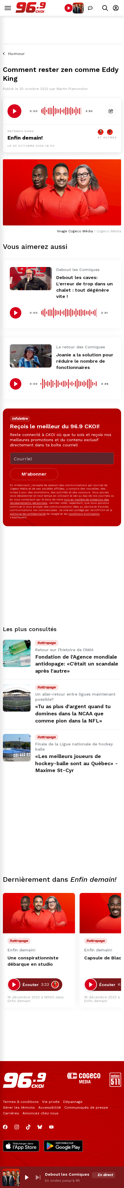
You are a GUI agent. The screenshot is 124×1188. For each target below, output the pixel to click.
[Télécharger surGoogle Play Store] (63, 1146)
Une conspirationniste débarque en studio (33, 961)
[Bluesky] (39, 1127)
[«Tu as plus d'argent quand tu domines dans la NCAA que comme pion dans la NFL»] (17, 698)
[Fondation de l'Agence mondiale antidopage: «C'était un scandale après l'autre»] (17, 653)
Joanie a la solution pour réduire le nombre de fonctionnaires (84, 361)
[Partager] (111, 111)
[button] (26, 1177)
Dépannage (72, 1102)
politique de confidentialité (28, 513)
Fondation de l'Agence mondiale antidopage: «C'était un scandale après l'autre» (76, 664)
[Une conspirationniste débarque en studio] (39, 913)
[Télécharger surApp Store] (21, 1146)
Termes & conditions (21, 1102)
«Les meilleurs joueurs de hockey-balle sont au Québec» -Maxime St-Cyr (76, 763)
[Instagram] (16, 1127)
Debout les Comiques (67, 1174)
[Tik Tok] (28, 1127)
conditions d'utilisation (84, 513)
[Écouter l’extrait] (14, 111)
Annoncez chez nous (40, 1113)
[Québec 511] (115, 1085)
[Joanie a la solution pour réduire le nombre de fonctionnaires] (31, 356)
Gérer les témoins (19, 1107)
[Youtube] (51, 1127)
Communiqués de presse (86, 1107)
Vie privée (51, 1102)
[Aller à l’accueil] (31, 11)
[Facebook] (5, 1127)
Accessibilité (49, 1107)
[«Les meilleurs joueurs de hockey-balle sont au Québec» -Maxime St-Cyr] (17, 747)
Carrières (11, 1113)
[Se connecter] (115, 8)
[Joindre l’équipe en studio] (90, 8)
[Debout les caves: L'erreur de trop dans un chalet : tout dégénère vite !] (31, 278)
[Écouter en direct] (68, 8)
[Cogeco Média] (83, 1082)
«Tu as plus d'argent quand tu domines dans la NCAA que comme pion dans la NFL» (73, 713)
